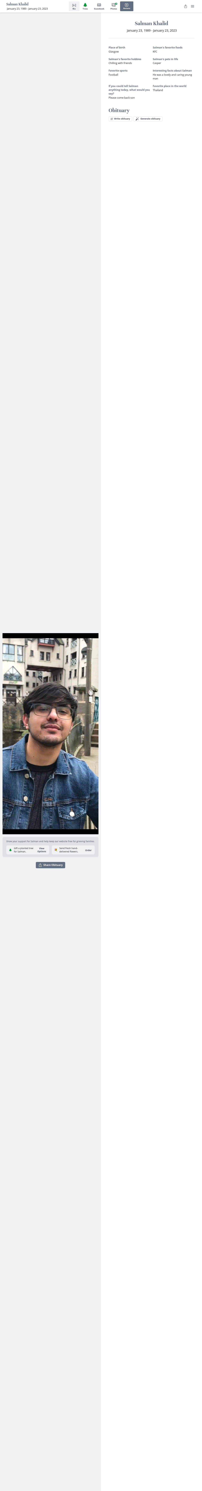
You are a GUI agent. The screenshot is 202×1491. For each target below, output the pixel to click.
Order (88, 850)
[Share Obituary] (185, 6)
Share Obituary (53, 865)
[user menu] (192, 6)
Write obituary (122, 118)
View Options (41, 850)
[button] (50, 732)
